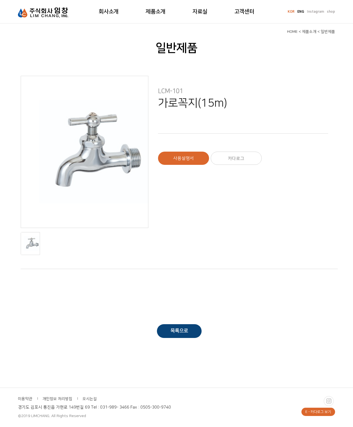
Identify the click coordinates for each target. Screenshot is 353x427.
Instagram (315, 12)
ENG (300, 12)
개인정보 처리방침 (57, 399)
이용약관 (25, 399)
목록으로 (179, 331)
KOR (291, 12)
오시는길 (89, 399)
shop (331, 12)
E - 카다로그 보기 (318, 412)
